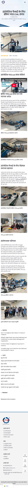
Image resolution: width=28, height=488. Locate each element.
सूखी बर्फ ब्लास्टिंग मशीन (7, 378)
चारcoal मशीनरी (20, 179)
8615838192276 (8, 465)
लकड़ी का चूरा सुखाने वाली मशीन (10, 387)
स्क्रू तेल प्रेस (4, 358)
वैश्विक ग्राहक (7, 437)
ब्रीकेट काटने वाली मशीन (7, 384)
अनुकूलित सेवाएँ (7, 443)
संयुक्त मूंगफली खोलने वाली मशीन (10, 361)
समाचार (6, 19)
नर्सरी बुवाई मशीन (6, 370)
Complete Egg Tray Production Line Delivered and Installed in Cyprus (13, 349)
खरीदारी (5, 449)
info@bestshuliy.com (10, 468)
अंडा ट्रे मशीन (4, 381)
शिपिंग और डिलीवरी (8, 447)
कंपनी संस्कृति (7, 433)
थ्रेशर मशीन (4, 364)
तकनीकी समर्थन (7, 445)
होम (2, 19)
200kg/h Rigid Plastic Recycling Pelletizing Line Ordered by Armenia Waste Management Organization (14, 339)
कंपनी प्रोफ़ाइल (7, 431)
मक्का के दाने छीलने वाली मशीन (10, 372)
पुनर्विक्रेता (6, 458)
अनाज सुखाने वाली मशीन (8, 375)
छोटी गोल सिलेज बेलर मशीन (8, 367)
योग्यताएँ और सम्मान (8, 435)
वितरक (5, 456)
